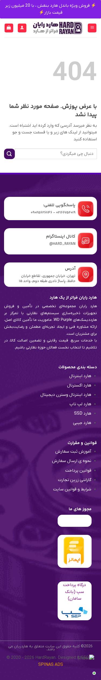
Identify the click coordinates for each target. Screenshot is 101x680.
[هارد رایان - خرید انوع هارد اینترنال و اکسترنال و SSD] (57, 28)
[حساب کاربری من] (22, 28)
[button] (92, 28)
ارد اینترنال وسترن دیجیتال (64, 394)
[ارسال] (9, 154)
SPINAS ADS (50, 664)
